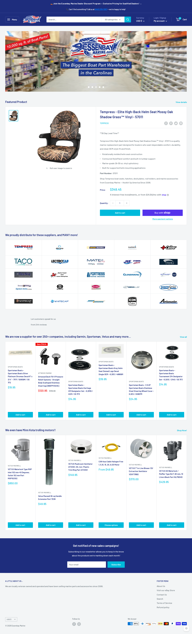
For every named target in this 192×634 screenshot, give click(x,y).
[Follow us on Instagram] (79, 624)
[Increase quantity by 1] (126, 203)
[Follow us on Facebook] (74, 624)
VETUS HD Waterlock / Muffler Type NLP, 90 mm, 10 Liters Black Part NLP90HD (171, 474)
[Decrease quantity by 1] (113, 203)
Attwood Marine (45, 373)
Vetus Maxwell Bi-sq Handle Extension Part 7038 (50, 497)
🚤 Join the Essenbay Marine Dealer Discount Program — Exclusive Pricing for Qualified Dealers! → (96, 3)
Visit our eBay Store (166, 590)
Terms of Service (164, 603)
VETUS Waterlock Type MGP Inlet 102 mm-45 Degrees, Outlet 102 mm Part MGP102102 (20, 474)
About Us (161, 586)
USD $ (9, 619)
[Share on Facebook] (166, 123)
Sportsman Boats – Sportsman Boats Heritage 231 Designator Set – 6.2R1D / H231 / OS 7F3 (80, 389)
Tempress (104, 123)
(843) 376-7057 (101, 9)
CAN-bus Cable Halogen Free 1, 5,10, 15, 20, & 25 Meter (111, 463)
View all (183, 337)
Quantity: (104, 203)
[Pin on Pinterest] (171, 123)
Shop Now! (182, 430)
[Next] (187, 380)
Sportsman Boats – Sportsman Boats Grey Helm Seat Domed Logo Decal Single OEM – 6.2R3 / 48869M (111, 369)
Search (160, 599)
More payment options (162, 219)
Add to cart (120, 212)
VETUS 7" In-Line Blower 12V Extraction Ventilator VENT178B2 (141, 471)
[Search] (127, 19)
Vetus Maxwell (14, 466)
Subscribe (116, 564)
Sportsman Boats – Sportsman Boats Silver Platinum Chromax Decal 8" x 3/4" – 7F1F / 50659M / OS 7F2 (20, 376)
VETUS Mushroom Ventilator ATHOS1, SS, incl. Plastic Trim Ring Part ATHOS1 (80, 467)
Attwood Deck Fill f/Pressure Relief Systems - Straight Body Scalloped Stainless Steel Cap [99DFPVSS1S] (50, 381)
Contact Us (162, 594)
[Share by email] (181, 123)
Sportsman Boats (15, 367)
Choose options (111, 525)
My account (159, 20)
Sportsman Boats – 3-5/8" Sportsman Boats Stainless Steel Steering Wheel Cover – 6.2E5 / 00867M (141, 389)
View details (181, 102)
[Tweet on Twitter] (176, 123)
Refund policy (163, 607)
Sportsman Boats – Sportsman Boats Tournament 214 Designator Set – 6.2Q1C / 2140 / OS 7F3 (171, 375)
